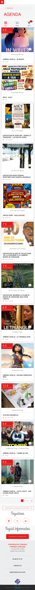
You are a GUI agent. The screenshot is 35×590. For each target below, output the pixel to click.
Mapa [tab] (17, 25)
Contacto (17, 566)
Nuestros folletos (17, 572)
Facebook (10, 522)
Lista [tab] (5, 25)
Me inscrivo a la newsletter (17, 536)
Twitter (18, 522)
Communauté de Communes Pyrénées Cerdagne (17, 587)
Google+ (27, 522)
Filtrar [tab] (29, 25)
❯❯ (32, 500)
